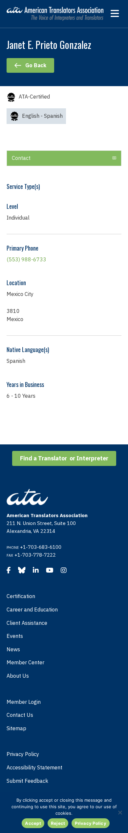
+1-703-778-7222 (35, 555)
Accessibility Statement (34, 767)
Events (15, 636)
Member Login (24, 702)
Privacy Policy (23, 754)
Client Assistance (27, 623)
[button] (114, 158)
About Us (18, 675)
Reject (58, 823)
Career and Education (32, 609)
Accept (33, 823)
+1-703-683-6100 (40, 547)
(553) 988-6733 (26, 259)
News (13, 649)
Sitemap (16, 728)
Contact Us (20, 715)
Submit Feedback (27, 781)
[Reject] (120, 812)
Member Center (25, 662)
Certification (21, 596)
